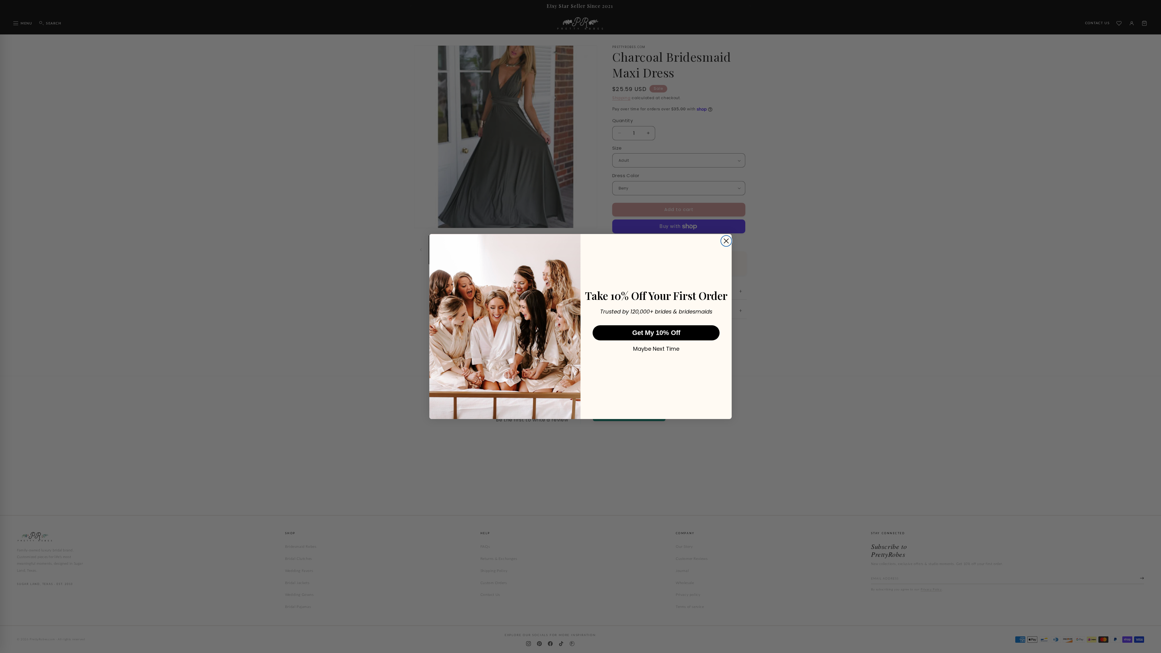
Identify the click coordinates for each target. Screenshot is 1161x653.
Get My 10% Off (656, 332)
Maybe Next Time (656, 348)
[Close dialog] (726, 241)
